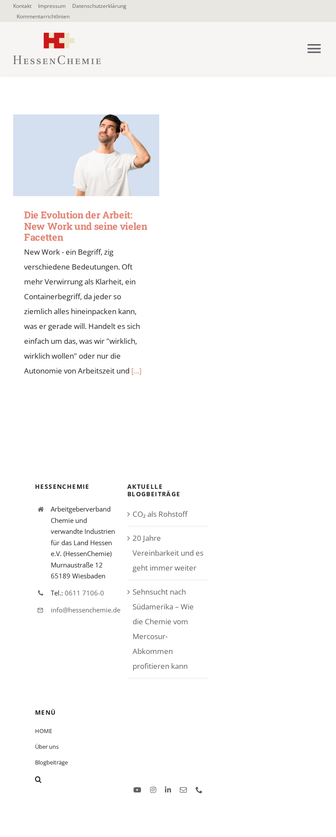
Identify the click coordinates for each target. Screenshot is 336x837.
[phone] (199, 789)
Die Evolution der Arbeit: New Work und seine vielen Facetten (74, 155)
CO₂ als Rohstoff (160, 514)
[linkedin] (168, 789)
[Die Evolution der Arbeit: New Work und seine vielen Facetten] (86, 155)
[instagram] (153, 789)
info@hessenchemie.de (85, 609)
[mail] (183, 789)
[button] (99, 779)
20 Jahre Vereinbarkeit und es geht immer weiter (168, 553)
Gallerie (99, 155)
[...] (136, 371)
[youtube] (137, 789)
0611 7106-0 (84, 592)
